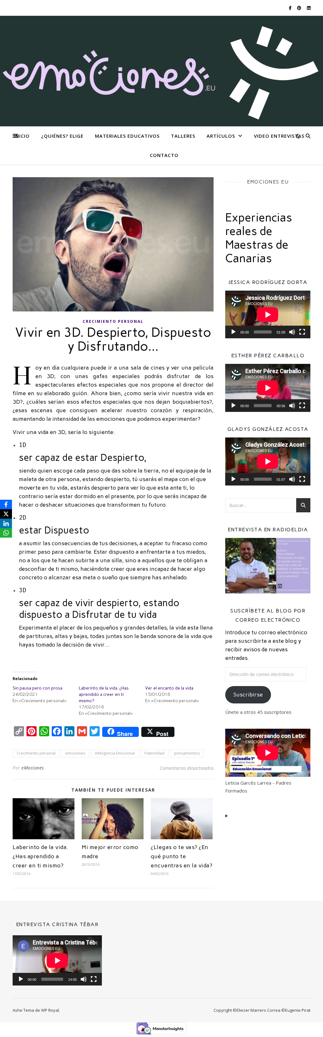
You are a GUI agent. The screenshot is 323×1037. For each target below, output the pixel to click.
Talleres (183, 136)
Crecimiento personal (113, 321)
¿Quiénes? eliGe (62, 136)
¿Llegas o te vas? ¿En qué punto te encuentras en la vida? (181, 856)
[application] (267, 315)
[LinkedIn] (6, 523)
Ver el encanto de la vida (169, 688)
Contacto (164, 155)
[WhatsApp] (6, 533)
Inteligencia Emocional (115, 753)
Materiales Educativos (127, 136)
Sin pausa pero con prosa (37, 688)
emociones (75, 753)
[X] (6, 514)
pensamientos (187, 753)
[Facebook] (6, 504)
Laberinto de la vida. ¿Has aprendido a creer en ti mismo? (104, 694)
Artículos (221, 136)
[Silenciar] (292, 332)
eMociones (32, 768)
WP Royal (50, 1010)
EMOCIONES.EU (268, 182)
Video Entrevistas (279, 136)
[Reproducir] (233, 332)
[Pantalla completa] (302, 332)
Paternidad (154, 753)
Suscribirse (248, 694)
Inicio (22, 136)
